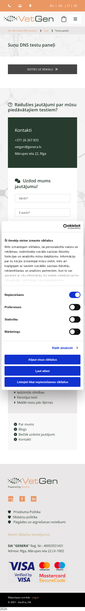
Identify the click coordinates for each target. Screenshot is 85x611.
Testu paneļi (62, 30)
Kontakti (22, 439)
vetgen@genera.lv (28, 147)
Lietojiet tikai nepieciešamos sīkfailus (42, 382)
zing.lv (35, 597)
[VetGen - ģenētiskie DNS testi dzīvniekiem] (29, 19)
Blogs (20, 429)
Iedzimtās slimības (30, 392)
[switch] (74, 307)
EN (61, 6)
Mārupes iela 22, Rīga (30, 153)
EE (75, 6)
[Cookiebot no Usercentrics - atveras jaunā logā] (63, 226)
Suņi (46, 30)
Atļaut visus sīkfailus (42, 359)
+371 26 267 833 (27, 140)
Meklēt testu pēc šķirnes (35, 402)
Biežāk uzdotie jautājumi (34, 434)
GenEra (25, 487)
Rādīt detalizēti (62, 347)
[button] (73, 19)
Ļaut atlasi (42, 370)
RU (52, 6)
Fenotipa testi (27, 397)
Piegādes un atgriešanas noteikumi (37, 522)
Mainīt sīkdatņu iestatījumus (29, 534)
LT (68, 6)
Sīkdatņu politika (24, 517)
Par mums (24, 424)
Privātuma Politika (24, 512)
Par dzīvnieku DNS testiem (22, 30)
